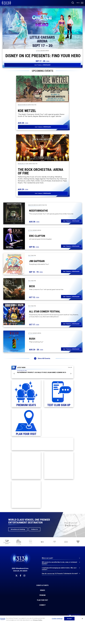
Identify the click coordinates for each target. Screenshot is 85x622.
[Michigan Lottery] (42, 542)
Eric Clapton (37, 235)
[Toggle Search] (73, 3)
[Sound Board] (66, 542)
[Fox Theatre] (30, 542)
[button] (14, 373)
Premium (42, 595)
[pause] (83, 539)
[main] (42, 256)
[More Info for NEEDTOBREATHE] (14, 213)
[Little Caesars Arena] (7, 542)
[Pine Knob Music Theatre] (18, 542)
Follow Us (34, 529)
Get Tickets (38, 65)
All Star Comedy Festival (44, 311)
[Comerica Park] (78, 542)
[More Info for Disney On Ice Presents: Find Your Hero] (42, 28)
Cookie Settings (57, 618)
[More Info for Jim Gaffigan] (14, 264)
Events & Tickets (42, 585)
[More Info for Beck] (14, 289)
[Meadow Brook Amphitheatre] (54, 542)
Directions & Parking (18, 529)
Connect (42, 605)
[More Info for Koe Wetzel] (42, 89)
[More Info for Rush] (14, 341)
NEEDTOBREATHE (38, 210)
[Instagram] (24, 576)
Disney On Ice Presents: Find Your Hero (43, 56)
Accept (69, 618)
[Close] (82, 618)
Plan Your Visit (42, 600)
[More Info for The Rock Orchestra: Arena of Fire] (42, 147)
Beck (32, 286)
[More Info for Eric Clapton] (14, 238)
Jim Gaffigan (37, 261)
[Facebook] (20, 576)
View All (70, 367)
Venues (42, 590)
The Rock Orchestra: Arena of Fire (40, 171)
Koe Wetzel (27, 111)
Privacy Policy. (37, 620)
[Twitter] (16, 576)
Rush (32, 338)
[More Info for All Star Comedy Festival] (14, 314)
